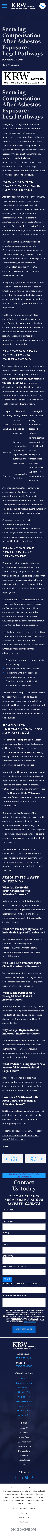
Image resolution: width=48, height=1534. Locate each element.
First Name (8, 1210)
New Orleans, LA (24, 1401)
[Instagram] (26, 1477)
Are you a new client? (14, 1266)
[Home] (23, 6)
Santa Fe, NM (24, 1415)
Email (5, 1244)
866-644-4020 (24, 1357)
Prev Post (14, 1158)
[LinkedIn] (21, 1477)
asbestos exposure (11, 1130)
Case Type (8, 1256)
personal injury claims (28, 1135)
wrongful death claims (13, 1139)
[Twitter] (32, 1477)
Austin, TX (24, 1378)
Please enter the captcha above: (20, 1284)
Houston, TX (24, 1392)
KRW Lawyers (29, 1130)
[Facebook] (15, 1477)
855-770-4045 (24, 1366)
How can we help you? (15, 1296)
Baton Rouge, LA (24, 1383)
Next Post (34, 1158)
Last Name (8, 1221)
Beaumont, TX (24, 1387)
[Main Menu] (4, 6)
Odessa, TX (24, 1406)
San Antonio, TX (24, 1410)
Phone (6, 1233)
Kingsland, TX (24, 1397)
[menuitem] (24, 1512)
